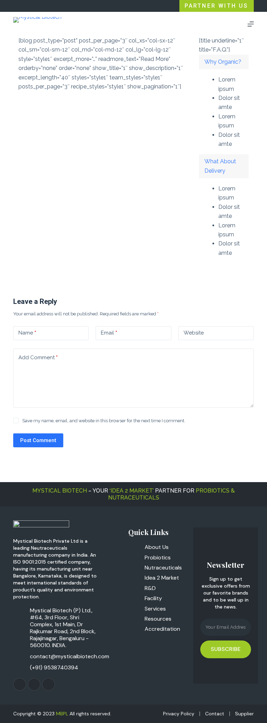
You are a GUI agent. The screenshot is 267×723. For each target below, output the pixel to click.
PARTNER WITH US (217, 5)
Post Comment (38, 440)
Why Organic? (222, 61)
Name (27, 333)
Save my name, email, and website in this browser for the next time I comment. (103, 420)
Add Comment (38, 357)
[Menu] (251, 24)
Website (194, 333)
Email (109, 333)
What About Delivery (220, 166)
